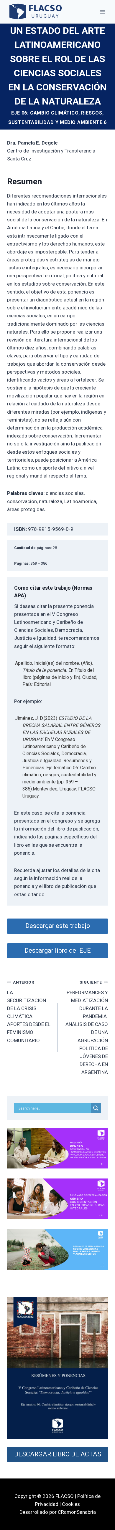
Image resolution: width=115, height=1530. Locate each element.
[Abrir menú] (102, 11)
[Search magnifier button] (96, 1108)
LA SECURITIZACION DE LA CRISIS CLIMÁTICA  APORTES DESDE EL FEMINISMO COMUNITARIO (28, 1011)
